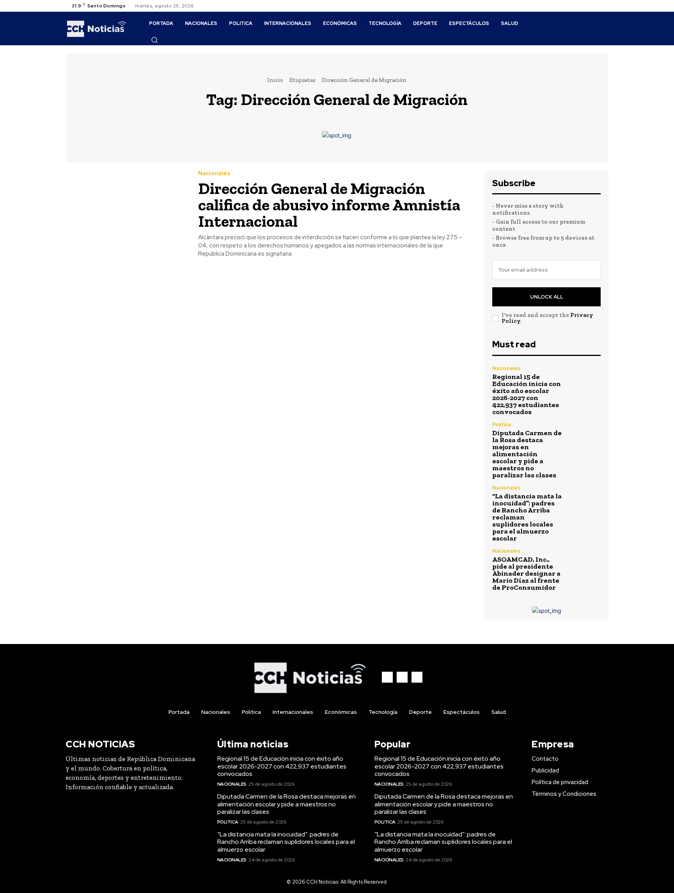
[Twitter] (603, 6)
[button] (154, 39)
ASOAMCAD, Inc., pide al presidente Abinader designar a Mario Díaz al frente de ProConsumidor (526, 573)
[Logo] (97, 28)
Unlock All (546, 297)
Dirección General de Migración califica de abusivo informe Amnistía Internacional (329, 204)
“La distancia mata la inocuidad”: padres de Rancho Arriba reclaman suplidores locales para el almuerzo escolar (286, 841)
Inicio (275, 80)
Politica (501, 424)
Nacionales (214, 173)
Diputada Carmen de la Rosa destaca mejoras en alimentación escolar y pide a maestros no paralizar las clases (527, 454)
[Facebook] (585, 6)
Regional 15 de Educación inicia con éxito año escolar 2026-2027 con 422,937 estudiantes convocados (526, 394)
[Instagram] (594, 6)
